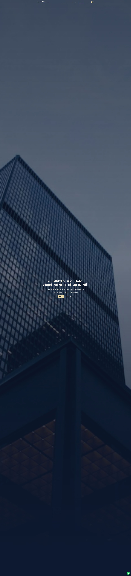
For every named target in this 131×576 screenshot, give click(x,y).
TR (91, 2)
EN (93, 2)
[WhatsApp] (128, 573)
